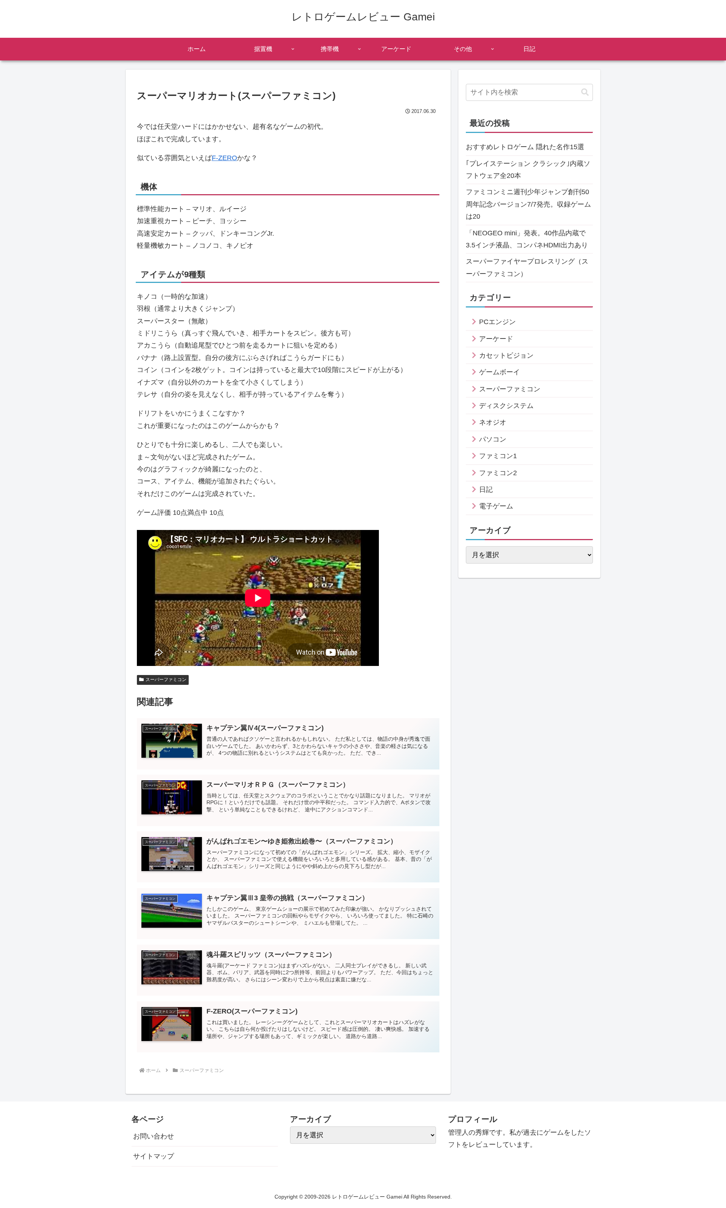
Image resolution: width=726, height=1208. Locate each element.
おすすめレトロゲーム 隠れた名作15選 (525, 147)
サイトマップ (153, 1156)
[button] (585, 92)
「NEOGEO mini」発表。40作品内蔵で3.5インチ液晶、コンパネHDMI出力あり (527, 239)
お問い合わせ (153, 1136)
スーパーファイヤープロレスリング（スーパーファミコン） (527, 267)
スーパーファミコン (166, 679)
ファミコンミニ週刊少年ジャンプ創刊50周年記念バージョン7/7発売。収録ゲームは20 (528, 204)
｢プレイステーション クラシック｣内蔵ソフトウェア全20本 (528, 169)
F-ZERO (224, 158)
